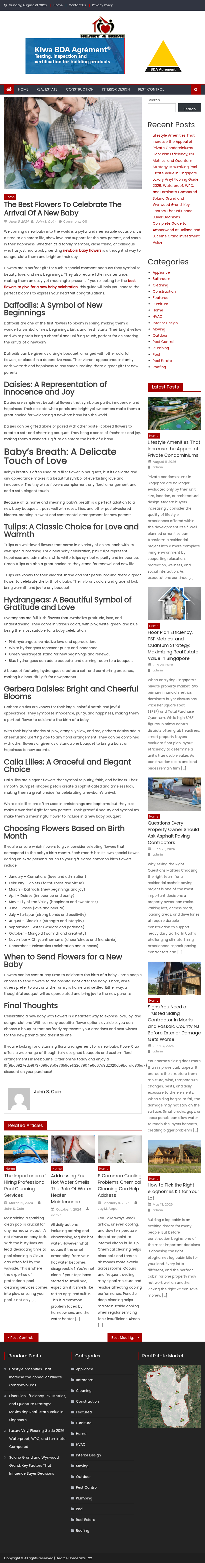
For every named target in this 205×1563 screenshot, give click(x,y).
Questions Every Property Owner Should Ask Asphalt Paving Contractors (173, 833)
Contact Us (77, 5)
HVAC (157, 316)
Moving (159, 329)
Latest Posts (165, 387)
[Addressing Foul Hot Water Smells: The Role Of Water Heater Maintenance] (73, 1149)
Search (154, 100)
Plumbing (161, 347)
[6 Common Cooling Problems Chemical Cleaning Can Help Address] (120, 1149)
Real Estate (47, 89)
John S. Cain (45, 221)
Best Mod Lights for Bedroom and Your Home (127, 1337)
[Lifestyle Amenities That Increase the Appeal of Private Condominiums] (174, 413)
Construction (80, 89)
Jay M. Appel (108, 1209)
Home (58, 5)
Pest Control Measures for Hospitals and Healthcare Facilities (24, 1337)
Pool (156, 354)
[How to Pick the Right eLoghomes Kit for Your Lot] (174, 1156)
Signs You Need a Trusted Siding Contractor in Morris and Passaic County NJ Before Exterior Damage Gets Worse (174, 1023)
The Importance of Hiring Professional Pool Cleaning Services (25, 1185)
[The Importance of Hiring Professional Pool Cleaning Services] (26, 1149)
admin (56, 1215)
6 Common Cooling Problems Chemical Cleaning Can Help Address (120, 1185)
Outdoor (160, 335)
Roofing (159, 366)
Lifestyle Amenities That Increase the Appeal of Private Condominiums (174, 141)
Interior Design (116, 89)
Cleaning (160, 285)
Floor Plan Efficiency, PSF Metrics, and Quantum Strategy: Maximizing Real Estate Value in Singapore (173, 645)
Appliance (161, 272)
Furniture (160, 303)
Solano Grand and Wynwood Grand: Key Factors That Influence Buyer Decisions (34, 1465)
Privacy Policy (102, 5)
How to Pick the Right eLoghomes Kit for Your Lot (173, 1191)
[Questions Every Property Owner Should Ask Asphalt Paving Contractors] (174, 794)
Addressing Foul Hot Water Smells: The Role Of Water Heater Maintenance (71, 1189)
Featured (160, 297)
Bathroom (161, 278)
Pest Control (151, 89)
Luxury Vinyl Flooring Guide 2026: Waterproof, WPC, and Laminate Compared (175, 185)
